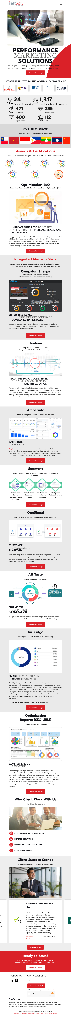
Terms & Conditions (51, 1013)
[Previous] (7, 921)
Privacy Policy (52, 990)
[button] (61, 4)
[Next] (64, 921)
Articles (24, 1013)
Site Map (31, 1013)
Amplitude (12, 449)
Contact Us (17, 1013)
